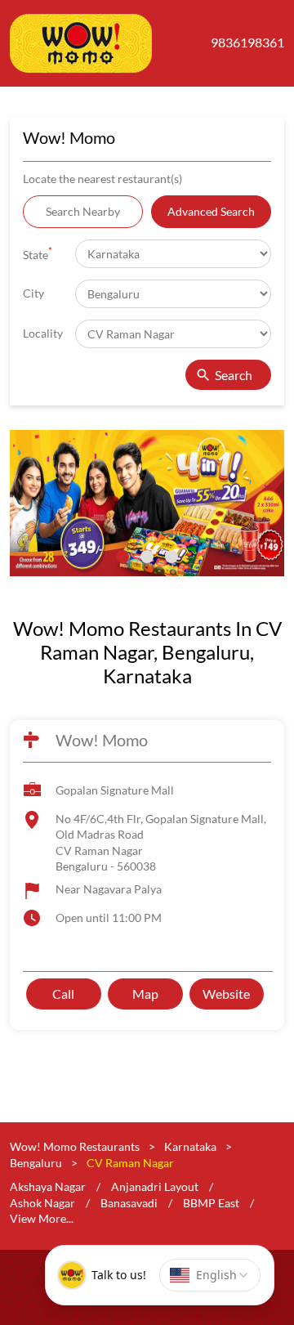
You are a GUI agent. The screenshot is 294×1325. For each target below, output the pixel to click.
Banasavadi (129, 1202)
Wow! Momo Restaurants (76, 1146)
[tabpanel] (147, 503)
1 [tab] (122, 556)
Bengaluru (36, 1162)
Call (63, 993)
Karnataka (190, 1146)
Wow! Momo (102, 740)
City (33, 293)
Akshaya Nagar (48, 1186)
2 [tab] (147, 556)
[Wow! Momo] (81, 43)
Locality (43, 333)
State (37, 253)
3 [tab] (171, 556)
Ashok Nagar (42, 1202)
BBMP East (211, 1202)
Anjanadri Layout (154, 1186)
